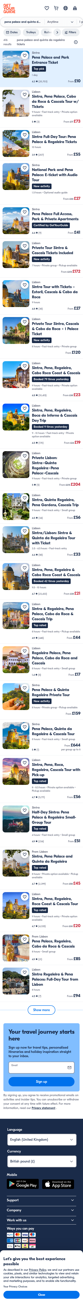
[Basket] (56, 8)
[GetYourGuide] (9, 8)
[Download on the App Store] (58, 1185)
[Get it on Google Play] (23, 1185)
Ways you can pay (20, 1228)
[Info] (76, 42)
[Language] (65, 8)
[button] (41, 67)
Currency (14, 1151)
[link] (41, 67)
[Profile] (75, 8)
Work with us (16, 1220)
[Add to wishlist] (25, 55)
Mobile (12, 1175)
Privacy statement (43, 1108)
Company (14, 1210)
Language (14, 1130)
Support (13, 1200)
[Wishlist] (47, 8)
